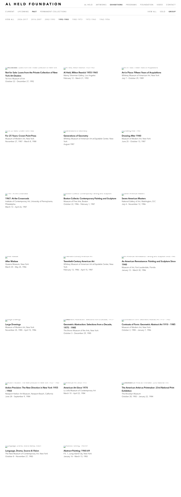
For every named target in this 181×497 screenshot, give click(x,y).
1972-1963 (91, 19)
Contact (171, 5)
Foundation (146, 5)
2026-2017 (23, 19)
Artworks (101, 5)
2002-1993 (50, 19)
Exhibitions (116, 5)
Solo (162, 11)
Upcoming (23, 11)
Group (172, 11)
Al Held (88, 5)
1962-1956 (105, 19)
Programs (131, 5)
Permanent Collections (53, 11)
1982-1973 (77, 19)
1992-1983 (64, 19)
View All (152, 11)
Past (34, 11)
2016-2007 (36, 19)
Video (160, 5)
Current (9, 11)
